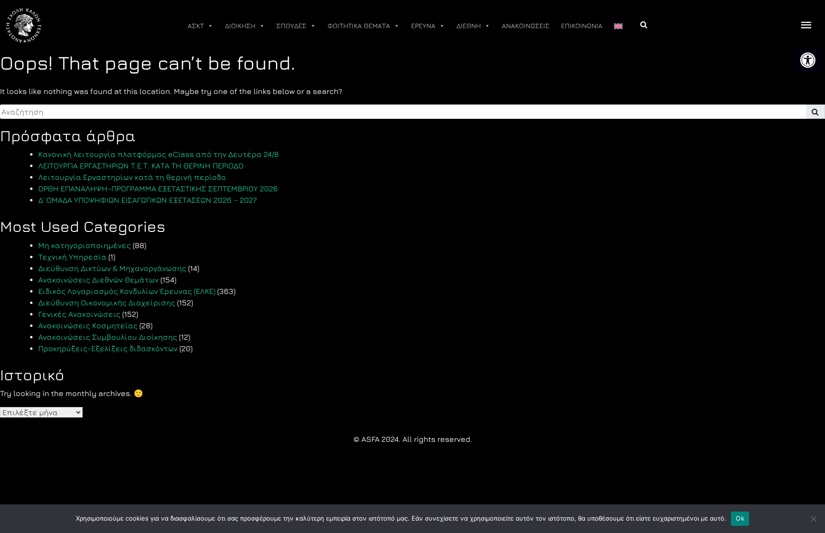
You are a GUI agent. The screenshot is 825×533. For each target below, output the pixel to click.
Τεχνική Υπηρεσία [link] (72, 256)
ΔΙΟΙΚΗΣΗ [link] (240, 25)
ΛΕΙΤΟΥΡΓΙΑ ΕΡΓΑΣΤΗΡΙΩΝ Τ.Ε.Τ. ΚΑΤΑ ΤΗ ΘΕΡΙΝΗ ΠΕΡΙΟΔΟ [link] (140, 165)
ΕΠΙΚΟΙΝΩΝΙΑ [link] (582, 25)
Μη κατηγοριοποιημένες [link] (84, 245)
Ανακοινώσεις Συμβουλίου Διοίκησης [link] (107, 337)
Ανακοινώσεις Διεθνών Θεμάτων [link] (98, 279)
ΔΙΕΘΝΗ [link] (468, 25)
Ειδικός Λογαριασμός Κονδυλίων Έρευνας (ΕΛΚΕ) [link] (126, 291)
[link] (807, 60)
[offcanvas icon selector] (806, 25)
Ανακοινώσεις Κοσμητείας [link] (88, 325)
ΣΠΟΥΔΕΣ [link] (291, 25)
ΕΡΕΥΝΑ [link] (423, 25)
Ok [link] (740, 518)
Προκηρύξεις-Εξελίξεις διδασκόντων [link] (108, 348)
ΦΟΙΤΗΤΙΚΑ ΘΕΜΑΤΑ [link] (359, 25)
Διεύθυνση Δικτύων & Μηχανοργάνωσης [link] (112, 268)
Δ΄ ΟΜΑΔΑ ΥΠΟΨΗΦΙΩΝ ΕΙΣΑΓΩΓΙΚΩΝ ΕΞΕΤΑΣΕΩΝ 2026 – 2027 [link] (147, 200)
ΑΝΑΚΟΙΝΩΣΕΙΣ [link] (526, 25)
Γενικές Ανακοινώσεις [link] (79, 314)
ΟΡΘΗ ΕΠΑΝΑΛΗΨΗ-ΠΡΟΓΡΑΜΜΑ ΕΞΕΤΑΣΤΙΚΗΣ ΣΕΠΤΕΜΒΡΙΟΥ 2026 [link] (158, 188)
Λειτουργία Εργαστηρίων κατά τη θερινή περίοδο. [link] (133, 177)
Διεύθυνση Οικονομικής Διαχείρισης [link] (106, 302)
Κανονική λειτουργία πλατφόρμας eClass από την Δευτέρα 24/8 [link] (158, 154)
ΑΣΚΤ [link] (196, 25)
